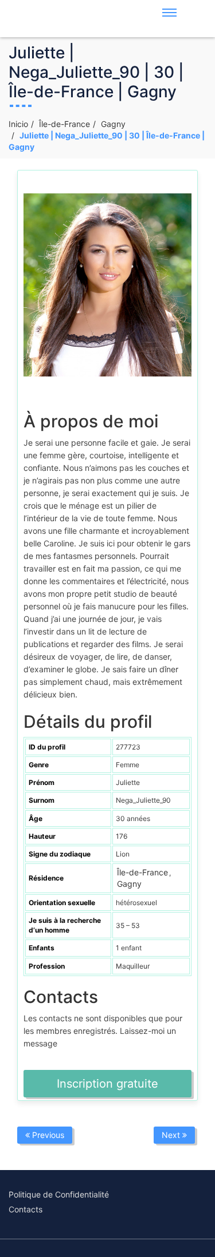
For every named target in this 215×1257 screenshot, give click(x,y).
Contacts (25, 1209)
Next (172, 1135)
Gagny (113, 124)
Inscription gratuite (107, 1084)
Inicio (18, 124)
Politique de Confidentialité (59, 1194)
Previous (47, 1135)
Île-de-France (64, 124)
